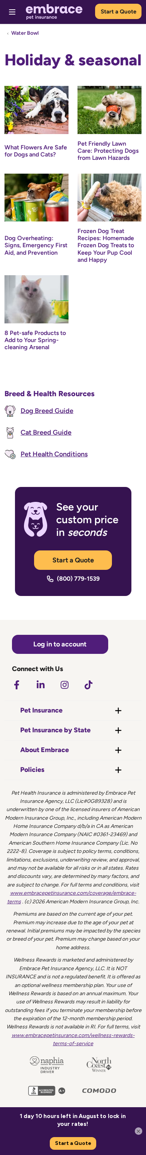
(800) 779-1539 (78, 578)
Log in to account (59, 644)
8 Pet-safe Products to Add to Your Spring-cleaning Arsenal (35, 340)
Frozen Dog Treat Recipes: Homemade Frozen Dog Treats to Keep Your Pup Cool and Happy (105, 245)
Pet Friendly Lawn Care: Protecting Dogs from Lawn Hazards (108, 150)
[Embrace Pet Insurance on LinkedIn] (40, 684)
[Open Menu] (12, 12)
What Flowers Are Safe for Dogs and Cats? (35, 151)
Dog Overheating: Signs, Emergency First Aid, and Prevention (35, 245)
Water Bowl (25, 33)
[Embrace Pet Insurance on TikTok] (88, 684)
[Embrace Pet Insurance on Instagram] (64, 684)
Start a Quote (118, 11)
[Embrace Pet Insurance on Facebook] (16, 684)
